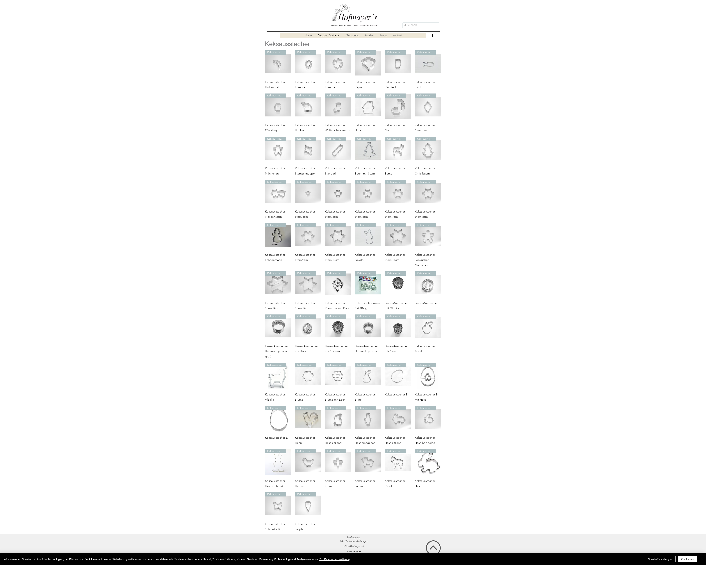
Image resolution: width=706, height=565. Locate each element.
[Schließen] (701, 559)
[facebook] (432, 35)
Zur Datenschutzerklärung (334, 559)
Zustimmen (687, 559)
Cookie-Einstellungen (660, 559)
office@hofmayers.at (354, 546)
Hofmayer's (353, 537)
